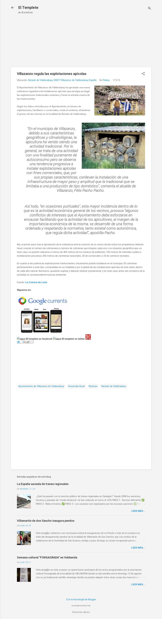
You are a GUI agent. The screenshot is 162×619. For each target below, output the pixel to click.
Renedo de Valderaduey (113, 386)
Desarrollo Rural (76, 386)
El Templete (28, 7)
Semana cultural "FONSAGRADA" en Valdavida (47, 557)
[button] (143, 74)
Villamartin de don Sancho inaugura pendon (45, 520)
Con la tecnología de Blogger (81, 599)
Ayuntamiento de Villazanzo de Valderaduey (41, 386)
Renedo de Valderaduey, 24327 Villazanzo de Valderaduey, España (62, 80)
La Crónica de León (36, 282)
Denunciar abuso (81, 612)
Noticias (93, 386)
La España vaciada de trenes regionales (43, 484)
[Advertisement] (81, 43)
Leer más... (138, 511)
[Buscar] (149, 8)
